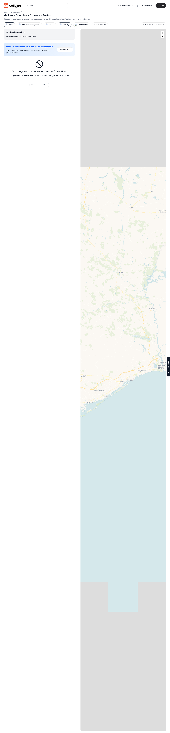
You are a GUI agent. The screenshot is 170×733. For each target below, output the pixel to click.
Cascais (33, 37)
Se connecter (147, 5)
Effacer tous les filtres (39, 85)
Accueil (6, 12)
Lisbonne (19, 37)
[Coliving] (12, 5)
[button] (162, 33)
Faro (7, 37)
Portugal (16, 12)
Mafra (12, 37)
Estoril (27, 37)
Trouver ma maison (125, 5)
